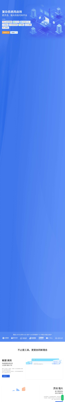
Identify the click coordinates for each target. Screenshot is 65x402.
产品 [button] (17, 2)
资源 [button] (29, 2)
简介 (32, 2)
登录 (55, 2)
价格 (21, 2)
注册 (59, 2)
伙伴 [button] (24, 2)
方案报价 (13, 32)
